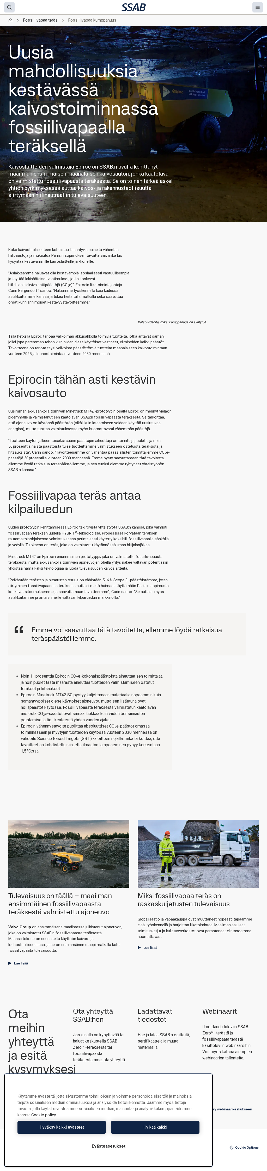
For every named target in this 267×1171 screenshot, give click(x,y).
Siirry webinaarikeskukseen (230, 1109)
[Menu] (257, 7)
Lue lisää (21, 963)
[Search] (9, 7)
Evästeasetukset (108, 1146)
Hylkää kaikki (155, 1127)
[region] (108, 1120)
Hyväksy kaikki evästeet (62, 1127)
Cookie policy (43, 1114)
